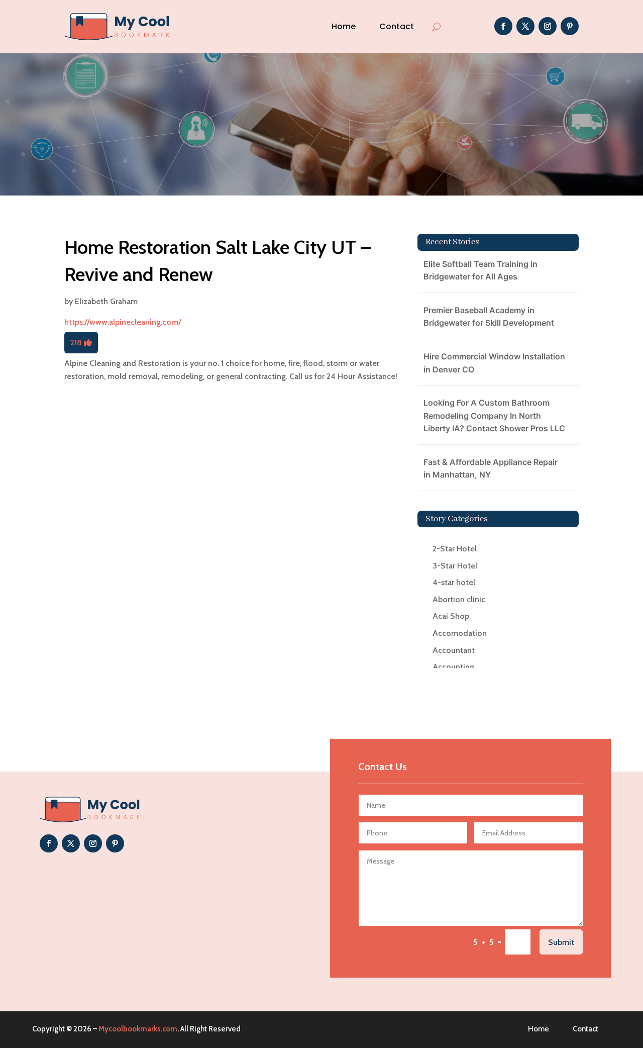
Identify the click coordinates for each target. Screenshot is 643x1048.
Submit (561, 942)
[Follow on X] (525, 26)
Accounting (453, 667)
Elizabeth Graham (106, 301)
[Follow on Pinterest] (570, 26)
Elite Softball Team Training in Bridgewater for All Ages (480, 270)
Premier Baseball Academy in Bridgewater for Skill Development (488, 316)
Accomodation (460, 633)
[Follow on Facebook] (503, 26)
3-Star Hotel (455, 565)
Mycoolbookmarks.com (137, 1028)
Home (344, 26)
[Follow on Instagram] (548, 26)
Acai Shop (451, 616)
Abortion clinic (459, 599)
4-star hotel (454, 582)
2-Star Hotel (455, 548)
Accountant (454, 650)
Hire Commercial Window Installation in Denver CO (494, 362)
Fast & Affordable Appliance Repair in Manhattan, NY (490, 468)
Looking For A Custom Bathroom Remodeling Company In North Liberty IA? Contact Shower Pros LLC (494, 415)
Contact (396, 26)
